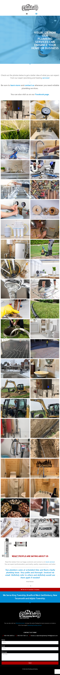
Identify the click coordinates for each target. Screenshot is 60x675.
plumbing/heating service (35, 625)
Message (4, 652)
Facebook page (42, 94)
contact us (29, 85)
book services (50, 562)
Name (3, 640)
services (45, 78)
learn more (15, 85)
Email (3, 646)
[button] (26, 13)
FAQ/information (20, 623)
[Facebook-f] (36, 14)
